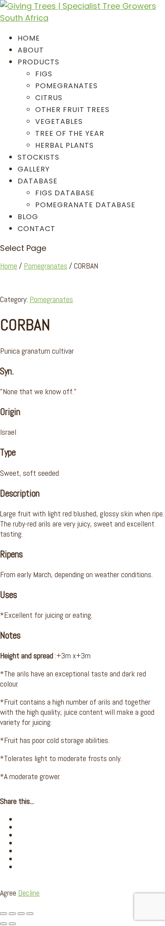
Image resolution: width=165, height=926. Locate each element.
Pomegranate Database (85, 205)
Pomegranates (66, 86)
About (31, 50)
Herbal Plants (64, 145)
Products (38, 62)
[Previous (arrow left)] (3, 923)
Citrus (48, 98)
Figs (43, 74)
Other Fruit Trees (72, 110)
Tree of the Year (69, 133)
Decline (29, 893)
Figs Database (65, 193)
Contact (36, 229)
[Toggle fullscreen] (12, 913)
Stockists (38, 157)
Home (29, 38)
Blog (28, 217)
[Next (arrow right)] (12, 923)
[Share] (21, 913)
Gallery (34, 169)
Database (38, 181)
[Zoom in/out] (3, 913)
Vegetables (59, 121)
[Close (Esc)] (29, 913)
